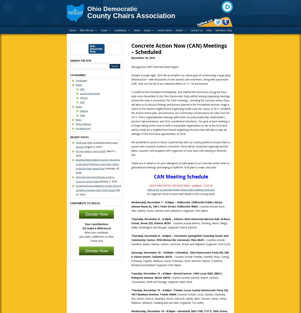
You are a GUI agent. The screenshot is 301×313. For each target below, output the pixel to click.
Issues (147, 30)
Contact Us (196, 30)
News (137, 30)
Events (179, 30)
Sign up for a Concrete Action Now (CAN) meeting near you (180, 189)
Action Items (165, 30)
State (82, 115)
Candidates (120, 30)
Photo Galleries (83, 124)
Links (209, 30)
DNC (82, 89)
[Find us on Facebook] (226, 22)
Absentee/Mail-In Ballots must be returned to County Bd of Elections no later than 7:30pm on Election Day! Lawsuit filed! (98, 164)
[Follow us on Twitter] (218, 22)
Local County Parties (90, 93)
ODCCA (84, 97)
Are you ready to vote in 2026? (91, 151)
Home (72, 30)
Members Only (223, 30)
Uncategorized (83, 128)
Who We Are (87, 30)
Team (104, 30)
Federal (84, 111)
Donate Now (96, 214)
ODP (82, 102)
